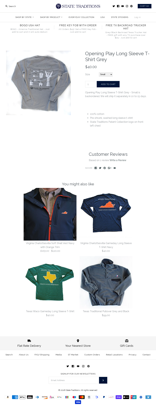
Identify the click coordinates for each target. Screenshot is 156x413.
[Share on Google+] (109, 168)
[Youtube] (122, 6)
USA (102, 17)
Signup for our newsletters (78, 374)
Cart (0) (144, 6)
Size (87, 74)
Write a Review (118, 160)
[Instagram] (127, 6)
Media (59, 355)
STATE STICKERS (119, 17)
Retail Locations (114, 355)
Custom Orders (92, 355)
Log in (137, 17)
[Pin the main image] (104, 168)
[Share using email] (114, 168)
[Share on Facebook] (96, 168)
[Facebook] (118, 6)
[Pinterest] (131, 6)
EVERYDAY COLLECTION (81, 17)
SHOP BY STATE (24, 17)
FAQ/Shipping (42, 355)
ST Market (73, 355)
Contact (147, 355)
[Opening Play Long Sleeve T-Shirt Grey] (38, 52)
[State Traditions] (78, 4)
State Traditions (73, 390)
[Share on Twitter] (100, 168)
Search (9, 355)
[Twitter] (114, 6)
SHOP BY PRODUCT (51, 17)
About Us (23, 355)
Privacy (132, 355)
